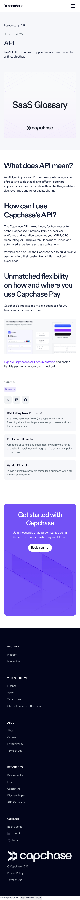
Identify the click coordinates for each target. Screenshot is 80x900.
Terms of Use (14, 751)
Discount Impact (16, 795)
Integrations (14, 661)
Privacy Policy (15, 744)
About (11, 730)
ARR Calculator (16, 802)
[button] (72, 5)
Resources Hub (16, 775)
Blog (10, 782)
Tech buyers (14, 699)
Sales (10, 693)
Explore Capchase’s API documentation (30, 362)
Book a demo (15, 827)
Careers (12, 737)
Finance (12, 686)
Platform (12, 655)
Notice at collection (9, 897)
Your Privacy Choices (31, 897)
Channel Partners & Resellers (24, 706)
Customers (13, 789)
